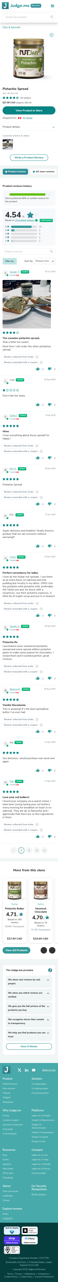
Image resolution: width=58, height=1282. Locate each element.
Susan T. (14, 272)
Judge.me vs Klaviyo (41, 1168)
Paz (12, 781)
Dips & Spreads (11, 27)
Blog (5, 1155)
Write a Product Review (29, 157)
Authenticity (29, 1273)
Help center (8, 1168)
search (52, 17)
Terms (10, 1273)
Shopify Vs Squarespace (42, 1132)
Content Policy (11, 1276)
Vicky (13, 557)
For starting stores (40, 1088)
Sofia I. (13, 415)
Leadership (8, 1195)
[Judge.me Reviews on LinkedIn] (27, 1070)
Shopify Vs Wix (39, 1141)
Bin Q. (13, 469)
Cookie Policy (26, 1276)
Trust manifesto (10, 1133)
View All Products (16, 950)
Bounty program (39, 1194)
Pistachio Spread (15, 89)
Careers (6, 1200)
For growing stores (40, 1093)
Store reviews (9, 1088)
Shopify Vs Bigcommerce (43, 1120)
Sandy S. (15, 626)
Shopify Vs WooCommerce (39, 1126)
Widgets (6, 1097)
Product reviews (10, 1084)
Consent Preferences (44, 1276)
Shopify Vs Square (40, 1137)
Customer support (11, 1120)
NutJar (29, 117)
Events (6, 1159)
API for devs (8, 1173)
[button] (44, 950)
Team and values (10, 1191)
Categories (8, 1218)
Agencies (7, 1164)
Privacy (18, 1273)
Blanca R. (15, 689)
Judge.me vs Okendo (41, 1164)
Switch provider (39, 1173)
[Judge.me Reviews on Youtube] (34, 1070)
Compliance (43, 1273)
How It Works (29, 1046)
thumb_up (38, 369)
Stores (5, 1213)
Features (6, 1093)
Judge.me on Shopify (41, 1115)
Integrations (8, 1102)
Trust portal (8, 1129)
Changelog (8, 1177)
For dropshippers (39, 1084)
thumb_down (50, 369)
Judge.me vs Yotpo (40, 1159)
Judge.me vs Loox (40, 1155)
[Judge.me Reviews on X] (19, 1070)
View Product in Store (29, 110)
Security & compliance (13, 1124)
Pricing (6, 1115)
